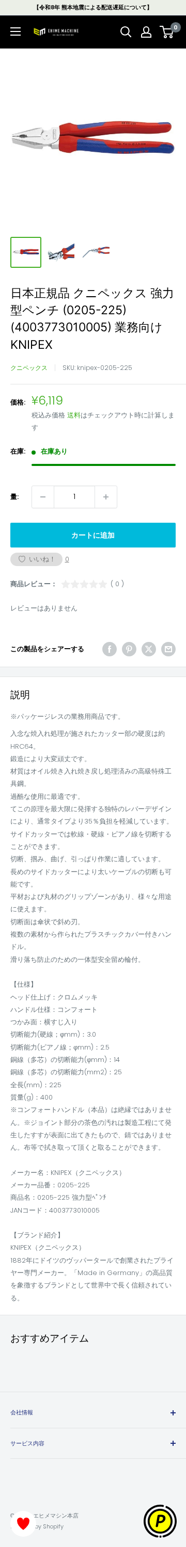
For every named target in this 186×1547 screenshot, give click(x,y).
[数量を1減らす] (43, 497)
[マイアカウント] (146, 32)
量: (14, 497)
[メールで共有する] (168, 649)
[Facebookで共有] (109, 649)
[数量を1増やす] (106, 497)
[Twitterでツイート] (149, 649)
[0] (167, 32)
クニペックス (29, 367)
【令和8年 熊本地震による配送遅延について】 (93, 7)
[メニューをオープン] (15, 31)
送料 (74, 415)
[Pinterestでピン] (129, 649)
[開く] (126, 32)
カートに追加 (93, 535)
